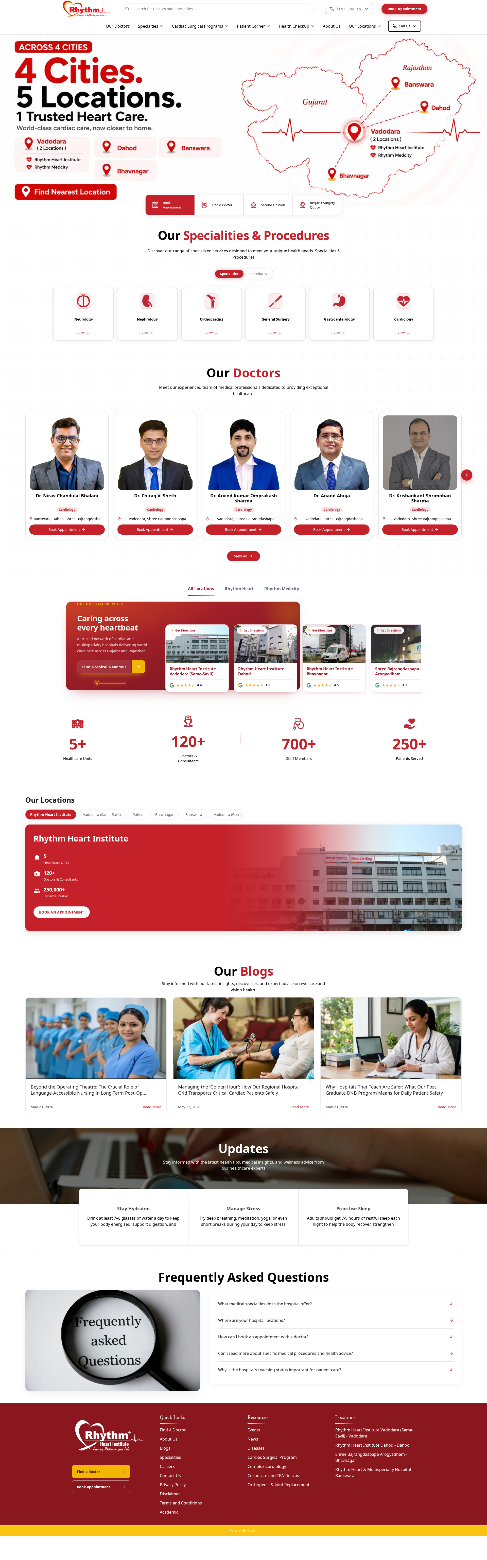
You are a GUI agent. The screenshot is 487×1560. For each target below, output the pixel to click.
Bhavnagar (164, 814)
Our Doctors (118, 26)
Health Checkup (294, 26)
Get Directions (185, 630)
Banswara (193, 814)
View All (240, 556)
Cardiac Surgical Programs (197, 26)
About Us (332, 26)
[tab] (229, 274)
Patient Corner (251, 26)
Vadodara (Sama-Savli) (102, 814)
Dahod (138, 814)
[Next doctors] (466, 475)
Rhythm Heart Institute (50, 814)
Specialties (148, 26)
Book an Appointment (61, 912)
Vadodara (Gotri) (227, 814)
